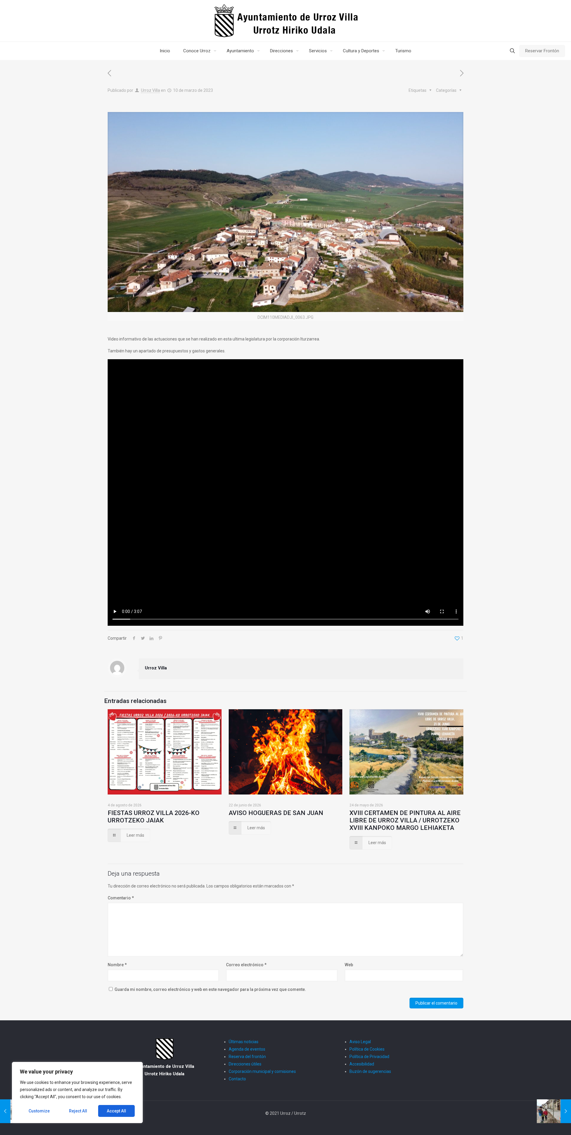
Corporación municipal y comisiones (262, 1071)
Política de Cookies (367, 1049)
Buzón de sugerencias (370, 1071)
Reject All (78, 1111)
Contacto (237, 1078)
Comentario (121, 898)
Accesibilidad (361, 1064)
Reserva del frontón (247, 1056)
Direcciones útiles (245, 1064)
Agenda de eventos (247, 1049)
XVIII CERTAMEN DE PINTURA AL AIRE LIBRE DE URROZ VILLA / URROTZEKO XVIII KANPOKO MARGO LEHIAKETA (405, 820)
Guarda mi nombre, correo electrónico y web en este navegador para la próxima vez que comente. (210, 989)
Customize (39, 1111)
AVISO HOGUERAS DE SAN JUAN (276, 812)
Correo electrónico (246, 964)
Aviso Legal (360, 1041)
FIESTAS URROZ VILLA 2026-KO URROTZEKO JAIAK (154, 816)
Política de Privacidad (369, 1056)
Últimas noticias (243, 1041)
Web (349, 964)
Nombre (117, 964)
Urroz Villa (150, 90)
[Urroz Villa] (285, 21)
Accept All (116, 1111)
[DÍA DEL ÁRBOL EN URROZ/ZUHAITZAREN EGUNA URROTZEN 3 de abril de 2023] (554, 1111)
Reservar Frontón (542, 50)
